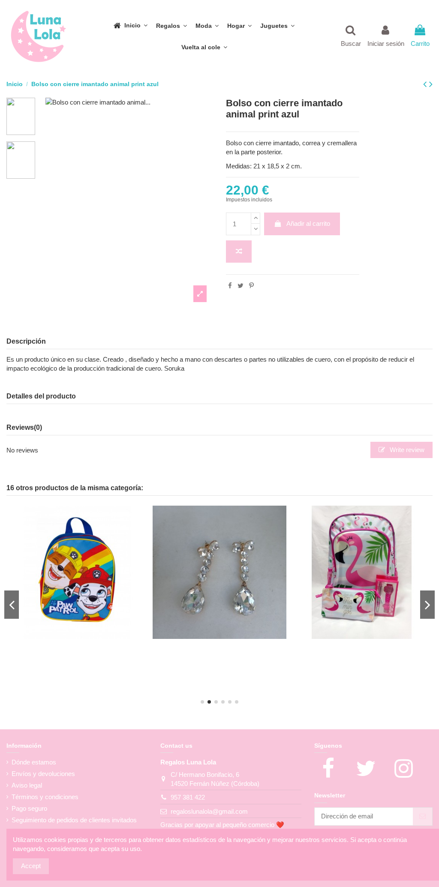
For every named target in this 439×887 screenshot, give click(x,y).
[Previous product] (426, 84)
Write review (406, 449)
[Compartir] (230, 285)
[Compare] (71, 635)
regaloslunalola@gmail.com (209, 811)
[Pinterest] (251, 285)
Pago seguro (29, 808)
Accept (31, 865)
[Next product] (431, 84)
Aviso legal (27, 785)
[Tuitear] (241, 285)
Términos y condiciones (45, 796)
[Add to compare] (239, 251)
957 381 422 (188, 797)
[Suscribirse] (422, 816)
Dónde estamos (34, 762)
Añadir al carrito (308, 223)
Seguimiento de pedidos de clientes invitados (74, 820)
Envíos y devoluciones (43, 773)
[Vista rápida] (84, 635)
